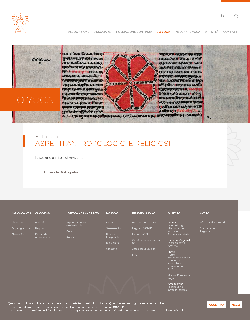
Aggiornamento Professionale (76, 224)
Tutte (171, 254)
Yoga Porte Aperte (179, 257)
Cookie (118, 306)
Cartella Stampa (177, 289)
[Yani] (20, 22)
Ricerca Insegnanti (112, 236)
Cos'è (109, 222)
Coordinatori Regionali (207, 230)
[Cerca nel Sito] (236, 16)
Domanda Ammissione (42, 236)
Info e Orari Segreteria (213, 222)
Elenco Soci (18, 234)
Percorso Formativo (144, 222)
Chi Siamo (18, 222)
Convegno (174, 260)
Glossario (111, 248)
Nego (236, 305)
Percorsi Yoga (176, 225)
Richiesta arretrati (178, 234)
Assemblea (174, 263)
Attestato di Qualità (143, 248)
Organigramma (21, 228)
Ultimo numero (177, 228)
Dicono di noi (176, 286)
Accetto (216, 305)
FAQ (135, 254)
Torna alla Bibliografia (60, 172)
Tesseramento (176, 266)
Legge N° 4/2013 (142, 228)
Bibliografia (113, 243)
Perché (39, 222)
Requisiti (40, 228)
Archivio (71, 237)
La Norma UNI (140, 234)
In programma (176, 243)
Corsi (69, 231)
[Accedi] (222, 16)
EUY (170, 269)
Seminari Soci (114, 228)
